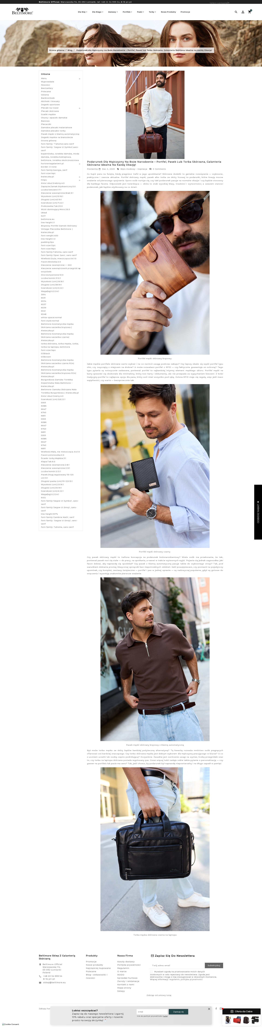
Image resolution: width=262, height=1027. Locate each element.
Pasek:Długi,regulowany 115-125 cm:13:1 (57, 476)
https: (44, 180)
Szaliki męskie (48, 114)
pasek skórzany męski (104, 557)
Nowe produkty (94, 965)
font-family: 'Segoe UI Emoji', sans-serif (59, 522)
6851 (43, 416)
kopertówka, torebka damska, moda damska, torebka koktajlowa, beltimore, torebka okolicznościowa (60, 157)
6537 (43, 304)
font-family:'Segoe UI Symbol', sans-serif (60, 502)
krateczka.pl (47, 176)
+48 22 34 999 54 (110, 2)
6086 (44, 406)
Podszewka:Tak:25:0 (52, 206)
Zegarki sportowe (50, 104)
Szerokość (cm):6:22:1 (52, 491)
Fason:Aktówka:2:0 (51, 262)
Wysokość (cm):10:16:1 (52, 196)
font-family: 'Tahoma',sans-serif (57, 144)
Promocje (91, 961)
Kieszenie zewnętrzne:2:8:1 (55, 465)
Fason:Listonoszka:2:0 (52, 455)
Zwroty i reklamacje (128, 981)
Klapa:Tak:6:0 (48, 461)
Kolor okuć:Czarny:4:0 (52, 396)
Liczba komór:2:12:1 (51, 471)
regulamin (174, 979)
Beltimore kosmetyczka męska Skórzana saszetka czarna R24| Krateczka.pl (57, 363)
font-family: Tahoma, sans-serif (57, 527)
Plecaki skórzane (50, 111)
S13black (45, 353)
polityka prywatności (192, 979)
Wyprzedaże (47, 82)
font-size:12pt (48, 245)
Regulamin (123, 968)
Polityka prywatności (129, 965)
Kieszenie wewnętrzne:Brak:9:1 (57, 193)
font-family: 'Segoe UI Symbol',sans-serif (60, 148)
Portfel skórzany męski (133, 177)
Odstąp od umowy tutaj (159, 995)
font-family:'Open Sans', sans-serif (59, 255)
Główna (45, 74)
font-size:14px (48, 350)
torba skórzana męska (141, 754)
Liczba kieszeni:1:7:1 (51, 190)
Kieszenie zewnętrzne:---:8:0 (56, 265)
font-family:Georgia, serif (54, 170)
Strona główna (48, 140)
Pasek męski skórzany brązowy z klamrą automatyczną (155, 745)
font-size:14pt (48, 173)
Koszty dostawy (126, 961)
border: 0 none (49, 167)
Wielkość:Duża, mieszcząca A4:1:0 (58, 258)
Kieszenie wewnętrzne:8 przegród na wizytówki (60, 270)
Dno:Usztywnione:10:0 (52, 275)
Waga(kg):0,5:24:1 (50, 291)
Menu (44, 78)
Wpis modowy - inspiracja (132, 169)
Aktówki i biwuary (50, 101)
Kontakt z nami (125, 984)
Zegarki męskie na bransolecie (57, 137)
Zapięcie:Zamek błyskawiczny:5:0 (58, 186)
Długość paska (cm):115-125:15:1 (57, 481)
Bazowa (45, 121)
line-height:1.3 (48, 239)
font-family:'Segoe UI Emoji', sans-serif (59, 509)
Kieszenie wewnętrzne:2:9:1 (55, 468)
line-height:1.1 (48, 222)
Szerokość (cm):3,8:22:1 (53, 399)
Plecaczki (46, 124)
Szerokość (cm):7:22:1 (52, 203)
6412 (43, 497)
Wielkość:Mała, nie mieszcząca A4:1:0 (60, 452)
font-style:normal (50, 321)
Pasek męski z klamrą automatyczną (60, 134)
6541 (43, 311)
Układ (44, 213)
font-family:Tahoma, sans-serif (57, 252)
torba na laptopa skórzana (109, 760)
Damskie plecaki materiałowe (56, 127)
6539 (43, 307)
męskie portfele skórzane (106, 364)
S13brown (46, 357)
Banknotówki (48, 98)
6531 (43, 298)
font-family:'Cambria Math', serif (57, 517)
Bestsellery (47, 88)
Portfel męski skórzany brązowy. (155, 358)
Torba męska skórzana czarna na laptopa (155, 935)
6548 (43, 314)
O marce (122, 971)
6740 (43, 412)
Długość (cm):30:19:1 (51, 488)
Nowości (45, 85)
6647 (43, 409)
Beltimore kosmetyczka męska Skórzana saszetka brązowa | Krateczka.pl (57, 327)
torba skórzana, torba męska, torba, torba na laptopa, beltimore (60, 345)
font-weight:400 (49, 235)
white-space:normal (51, 317)
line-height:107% (49, 514)
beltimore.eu (47, 219)
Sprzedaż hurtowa (127, 978)
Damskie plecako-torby (53, 131)
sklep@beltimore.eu (54, 982)
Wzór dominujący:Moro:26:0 (55, 209)
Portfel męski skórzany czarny (154, 552)
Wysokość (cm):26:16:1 (52, 281)
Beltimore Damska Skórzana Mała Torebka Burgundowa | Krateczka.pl (60, 391)
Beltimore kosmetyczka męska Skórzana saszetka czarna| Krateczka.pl (57, 337)
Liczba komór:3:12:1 (51, 278)
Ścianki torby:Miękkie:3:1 (53, 458)
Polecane (46, 91)
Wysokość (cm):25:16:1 (52, 484)
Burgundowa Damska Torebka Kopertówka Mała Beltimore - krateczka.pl (57, 383)
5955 (43, 402)
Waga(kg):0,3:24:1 (50, 494)
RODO (120, 975)
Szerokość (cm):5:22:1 (52, 288)
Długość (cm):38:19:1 (51, 285)
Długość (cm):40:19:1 (51, 199)
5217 (43, 216)
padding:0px (47, 242)
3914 (43, 294)
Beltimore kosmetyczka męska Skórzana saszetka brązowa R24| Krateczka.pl (58, 373)
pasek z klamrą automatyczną (155, 564)
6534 (43, 301)
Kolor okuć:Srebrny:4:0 (53, 183)
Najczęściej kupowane (98, 968)
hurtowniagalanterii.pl (52, 163)
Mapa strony (124, 988)
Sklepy (121, 991)
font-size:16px (48, 249)
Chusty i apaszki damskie (54, 118)
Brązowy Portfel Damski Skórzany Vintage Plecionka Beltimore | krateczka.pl (59, 229)
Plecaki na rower (50, 108)
